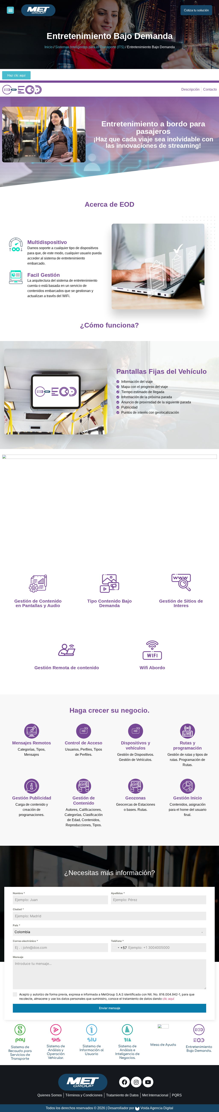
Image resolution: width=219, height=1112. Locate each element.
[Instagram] (136, 1082)
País (16, 925)
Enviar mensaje (109, 1008)
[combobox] (109, 932)
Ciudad (18, 909)
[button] (10, 10)
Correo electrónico (25, 941)
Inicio (48, 47)
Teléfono (117, 941)
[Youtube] (148, 1082)
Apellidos (118, 893)
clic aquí (168, 998)
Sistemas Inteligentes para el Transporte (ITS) (89, 47)
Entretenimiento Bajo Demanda (110, 36)
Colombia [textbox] (22, 932)
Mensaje (18, 957)
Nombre (19, 893)
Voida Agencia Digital (157, 1108)
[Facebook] (124, 1082)
